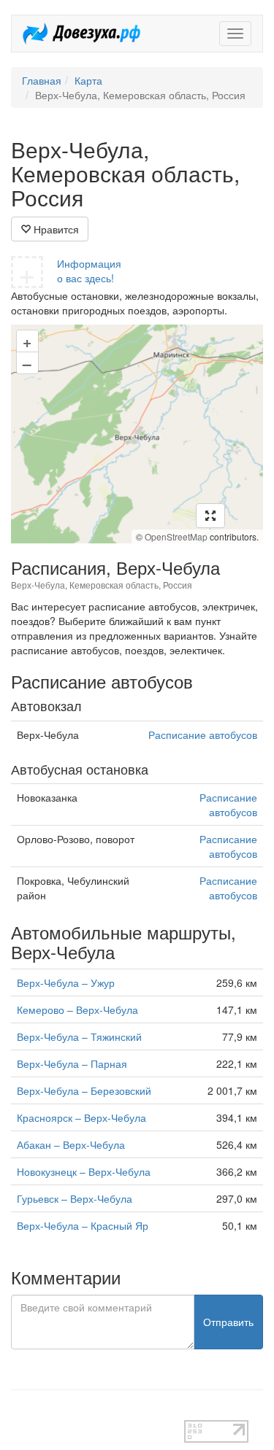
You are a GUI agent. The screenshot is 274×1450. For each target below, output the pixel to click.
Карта (88, 80)
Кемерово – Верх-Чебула (77, 1009)
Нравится (55, 229)
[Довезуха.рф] (81, 33)
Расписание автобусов (202, 734)
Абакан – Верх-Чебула (71, 1144)
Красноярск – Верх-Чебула (81, 1117)
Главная (41, 80)
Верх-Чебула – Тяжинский (79, 1036)
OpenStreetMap (176, 536)
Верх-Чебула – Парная (72, 1063)
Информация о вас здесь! (89, 270)
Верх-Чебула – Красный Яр (82, 1225)
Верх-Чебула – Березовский (84, 1090)
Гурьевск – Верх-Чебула (74, 1198)
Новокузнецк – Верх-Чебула (84, 1171)
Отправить (228, 1321)
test (19, 1413)
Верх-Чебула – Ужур (66, 982)
